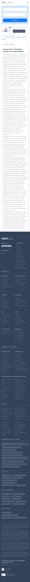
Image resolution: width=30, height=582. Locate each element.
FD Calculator (4, 426)
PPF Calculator (18, 408)
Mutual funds (4, 290)
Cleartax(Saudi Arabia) (21, 268)
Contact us (19, 248)
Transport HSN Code (20, 335)
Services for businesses (20, 322)
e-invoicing (4, 305)
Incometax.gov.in (19, 366)
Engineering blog (20, 256)
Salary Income (18, 360)
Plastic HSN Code (19, 338)
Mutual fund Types (5, 382)
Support (3, 253)
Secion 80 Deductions (20, 282)
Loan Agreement (19, 386)
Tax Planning (4, 280)
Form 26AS (17, 356)
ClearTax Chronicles (21, 262)
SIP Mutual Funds (5, 386)
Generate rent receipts (20, 414)
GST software (4, 301)
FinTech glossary (20, 260)
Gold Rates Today (5, 428)
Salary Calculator (19, 428)
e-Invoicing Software (20, 301)
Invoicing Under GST (6, 368)
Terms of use (14, 564)
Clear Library (19, 258)
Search (15, 20)
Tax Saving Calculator (20, 424)
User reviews (19, 254)
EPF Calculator (18, 430)
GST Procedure (5, 358)
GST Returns (4, 356)
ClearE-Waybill (18, 299)
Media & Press (19, 252)
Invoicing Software (19, 320)
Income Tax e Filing (6, 278)
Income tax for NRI (19, 284)
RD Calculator (4, 424)
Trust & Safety (19, 266)
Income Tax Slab (19, 354)
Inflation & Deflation (20, 384)
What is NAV (4, 397)
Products (10, 2)
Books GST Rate (19, 342)
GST (2, 297)
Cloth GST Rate (19, 340)
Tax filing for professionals (7, 331)
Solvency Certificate (20, 391)
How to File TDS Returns (21, 362)
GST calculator (5, 418)
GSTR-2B (3, 370)
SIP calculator (4, 416)
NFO (2, 393)
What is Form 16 (19, 358)
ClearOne (17, 316)
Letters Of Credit (19, 398)
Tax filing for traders (6, 333)
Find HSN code (18, 422)
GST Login (3, 299)
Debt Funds (4, 391)
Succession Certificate (20, 389)
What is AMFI (4, 395)
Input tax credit (5, 307)
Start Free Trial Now (19, 31)
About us (18, 246)
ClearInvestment (5, 282)
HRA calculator (5, 422)
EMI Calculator (4, 410)
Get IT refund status (20, 426)
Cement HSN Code (19, 333)
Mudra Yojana (18, 382)
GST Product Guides (21, 264)
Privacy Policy (5, 564)
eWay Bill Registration (20, 305)
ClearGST (17, 297)
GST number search (20, 410)
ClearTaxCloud (5, 320)
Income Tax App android (21, 278)
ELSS (2, 384)
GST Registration (5, 354)
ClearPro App (4, 322)
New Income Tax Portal (20, 364)
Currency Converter (6, 430)
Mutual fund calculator (6, 412)
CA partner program (6, 314)
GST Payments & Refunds (7, 366)
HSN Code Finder (19, 331)
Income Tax (18, 280)
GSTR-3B (3, 372)
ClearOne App (18, 324)
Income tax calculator (6, 408)
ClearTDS (17, 303)
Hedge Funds (4, 389)
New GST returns (5, 303)
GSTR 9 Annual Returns (7, 364)
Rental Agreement (19, 396)
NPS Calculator (18, 418)
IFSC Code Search (19, 412)
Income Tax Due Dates (20, 370)
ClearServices (4, 284)
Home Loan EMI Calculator (21, 416)
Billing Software (18, 318)
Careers (18, 250)
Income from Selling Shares (21, 368)
